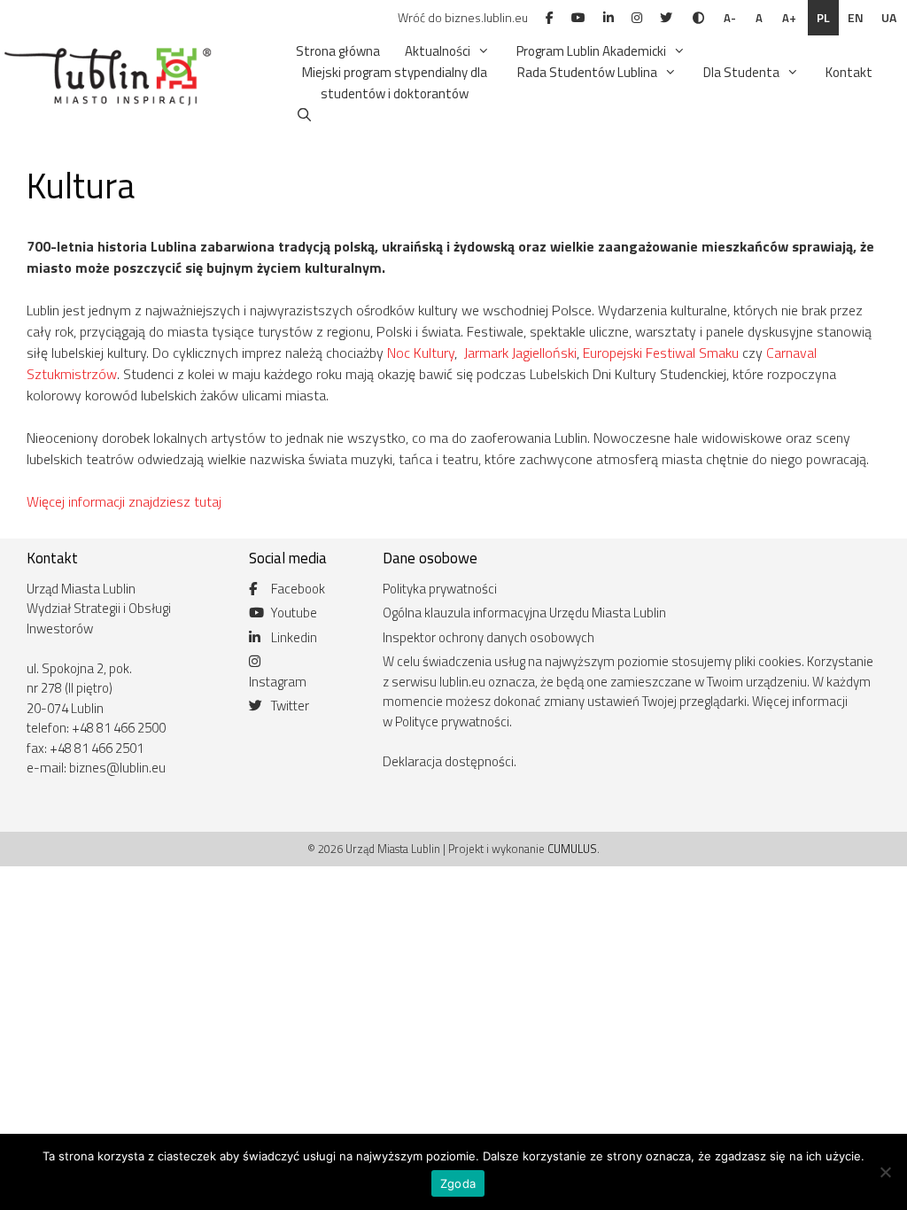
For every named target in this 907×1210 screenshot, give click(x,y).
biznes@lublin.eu (117, 767)
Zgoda (458, 1183)
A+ (789, 18)
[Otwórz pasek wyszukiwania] (304, 115)
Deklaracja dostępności (448, 761)
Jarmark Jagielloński (520, 352)
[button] (481, 51)
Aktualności (437, 51)
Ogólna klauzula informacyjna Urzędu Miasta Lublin (524, 612)
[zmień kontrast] (698, 17)
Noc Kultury (420, 352)
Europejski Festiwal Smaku (661, 352)
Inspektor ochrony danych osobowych (488, 637)
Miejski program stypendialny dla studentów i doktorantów (394, 83)
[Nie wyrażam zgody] (885, 1172)
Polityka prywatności (440, 588)
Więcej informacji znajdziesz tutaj (124, 501)
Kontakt (849, 72)
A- (730, 18)
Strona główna (338, 51)
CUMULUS (572, 848)
